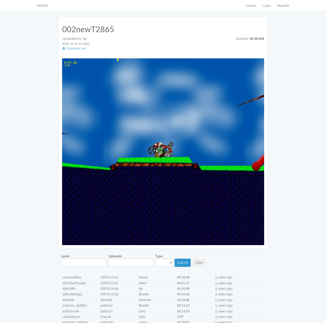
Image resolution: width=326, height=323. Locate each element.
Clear (199, 262)
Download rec (75, 48)
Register (283, 5)
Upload (250, 5)
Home (42, 5)
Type (159, 256)
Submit (182, 262)
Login (267, 5)
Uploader (115, 256)
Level (65, 256)
